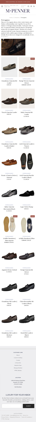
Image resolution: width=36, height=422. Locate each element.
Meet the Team (18, 365)
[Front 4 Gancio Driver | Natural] (9, 162)
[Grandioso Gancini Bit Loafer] (9, 67)
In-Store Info (18, 363)
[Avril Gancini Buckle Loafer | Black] (27, 162)
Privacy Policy (5, 417)
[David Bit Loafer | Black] (27, 319)
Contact (18, 360)
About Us (25, 415)
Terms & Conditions (26, 417)
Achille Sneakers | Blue (27, 238)
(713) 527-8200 (18, 384)
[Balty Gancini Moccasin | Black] (9, 193)
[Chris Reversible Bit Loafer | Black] (27, 288)
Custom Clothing (18, 357)
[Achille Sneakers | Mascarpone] (9, 224)
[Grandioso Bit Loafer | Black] (9, 288)
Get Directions (18, 387)
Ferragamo (9, 79)
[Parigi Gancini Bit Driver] (27, 256)
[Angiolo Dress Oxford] (9, 256)
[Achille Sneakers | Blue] (27, 224)
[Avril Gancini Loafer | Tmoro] (27, 130)
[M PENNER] (18, 11)
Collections (17, 17)
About (18, 355)
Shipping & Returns (15, 417)
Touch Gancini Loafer (9, 112)
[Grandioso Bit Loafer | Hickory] (9, 319)
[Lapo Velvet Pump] (27, 193)
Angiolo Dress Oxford (9, 270)
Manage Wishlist (18, 368)
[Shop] (2, 6)
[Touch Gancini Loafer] (9, 99)
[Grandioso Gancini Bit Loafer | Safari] (9, 130)
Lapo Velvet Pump (26, 207)
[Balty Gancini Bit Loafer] (27, 99)
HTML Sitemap (18, 370)
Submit (28, 406)
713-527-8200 (5, 415)
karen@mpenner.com (16, 415)
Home (10, 17)
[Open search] (28, 6)
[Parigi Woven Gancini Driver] (27, 67)
